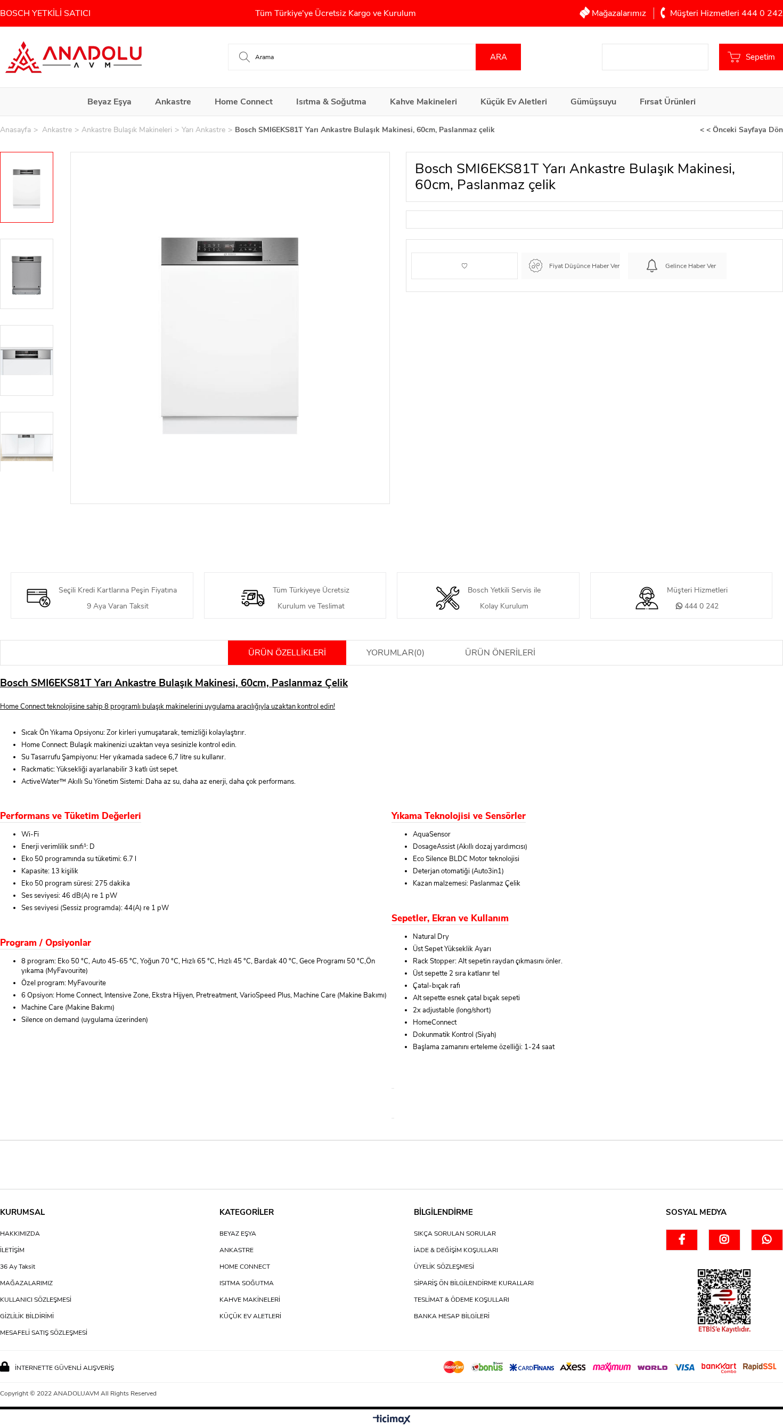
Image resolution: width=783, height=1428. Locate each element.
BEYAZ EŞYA (237, 1233)
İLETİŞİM (12, 1250)
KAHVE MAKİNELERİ (249, 1299)
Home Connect (244, 102)
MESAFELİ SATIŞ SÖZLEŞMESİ (43, 1332)
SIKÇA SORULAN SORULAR (455, 1233)
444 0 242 (700, 606)
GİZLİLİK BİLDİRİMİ (27, 1316)
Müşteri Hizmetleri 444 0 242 (725, 13)
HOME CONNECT (244, 1266)
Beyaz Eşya (109, 102)
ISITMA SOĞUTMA (246, 1283)
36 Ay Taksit (17, 1266)
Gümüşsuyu (593, 102)
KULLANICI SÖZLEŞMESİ (35, 1299)
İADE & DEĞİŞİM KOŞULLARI (456, 1250)
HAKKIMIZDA (20, 1233)
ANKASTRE (236, 1250)
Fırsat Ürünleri (668, 102)
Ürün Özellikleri (287, 653)
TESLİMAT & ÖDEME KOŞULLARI (461, 1299)
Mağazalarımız (619, 13)
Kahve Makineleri (423, 102)
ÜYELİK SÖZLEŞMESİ (444, 1266)
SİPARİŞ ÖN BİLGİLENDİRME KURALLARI (474, 1283)
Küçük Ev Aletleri (513, 102)
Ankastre (173, 102)
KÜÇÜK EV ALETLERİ (250, 1316)
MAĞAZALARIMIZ (26, 1283)
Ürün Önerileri (500, 653)
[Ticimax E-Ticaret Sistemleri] (392, 1420)
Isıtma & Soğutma (331, 102)
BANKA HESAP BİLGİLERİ (452, 1316)
